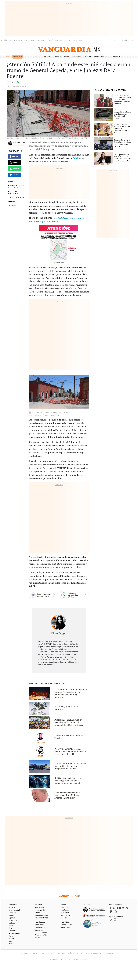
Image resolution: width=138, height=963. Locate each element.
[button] (7, 57)
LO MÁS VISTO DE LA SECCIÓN (111, 90)
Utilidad (88, 56)
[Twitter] (118, 40)
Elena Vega (20, 142)
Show (66, 56)
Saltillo (28, 56)
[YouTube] (125, 40)
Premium (117, 56)
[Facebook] (114, 40)
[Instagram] (122, 40)
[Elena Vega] (58, 622)
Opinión (57, 56)
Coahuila (17, 56)
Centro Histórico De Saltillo (16, 187)
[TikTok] (130, 40)
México (38, 56)
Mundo (47, 56)
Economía (99, 56)
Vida (108, 56)
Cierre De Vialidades (13, 192)
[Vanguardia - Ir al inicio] (69, 49)
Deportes (76, 56)
